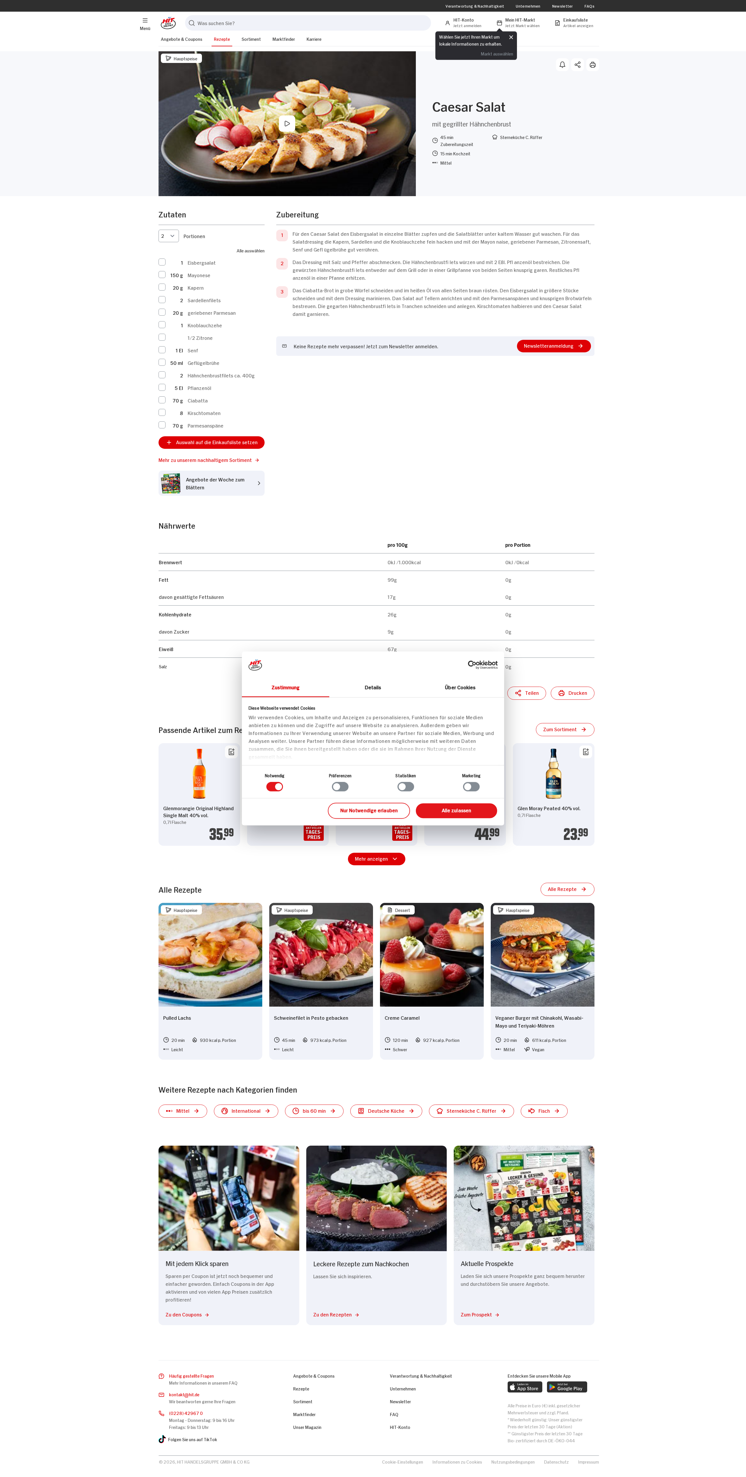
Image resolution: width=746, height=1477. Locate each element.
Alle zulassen (456, 810)
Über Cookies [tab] (460, 687)
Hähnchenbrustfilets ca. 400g (221, 375)
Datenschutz (556, 1461)
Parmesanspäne (206, 425)
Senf (193, 350)
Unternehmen (528, 5)
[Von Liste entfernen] (231, 751)
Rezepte (222, 38)
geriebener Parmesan (212, 312)
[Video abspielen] (287, 123)
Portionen (194, 236)
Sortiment (251, 38)
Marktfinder (283, 38)
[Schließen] (511, 37)
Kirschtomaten (204, 412)
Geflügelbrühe (203, 362)
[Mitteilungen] (562, 64)
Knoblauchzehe (205, 325)
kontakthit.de (184, 1394)
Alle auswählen (251, 250)
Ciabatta (198, 400)
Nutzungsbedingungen (513, 1461)
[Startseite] (167, 23)
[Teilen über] (577, 64)
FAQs (589, 5)
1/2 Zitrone (200, 337)
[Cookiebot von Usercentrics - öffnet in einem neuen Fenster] (472, 664)
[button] (212, 460)
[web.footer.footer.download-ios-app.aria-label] (525, 1386)
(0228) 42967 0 (186, 1413)
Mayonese (199, 275)
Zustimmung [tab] (286, 687)
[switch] (340, 787)
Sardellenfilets (204, 300)
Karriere (314, 38)
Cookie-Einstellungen (402, 1461)
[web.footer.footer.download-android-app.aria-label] (567, 1386)
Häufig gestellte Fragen (191, 1375)
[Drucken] (592, 64)
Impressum (588, 1461)
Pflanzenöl (199, 387)
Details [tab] (373, 687)
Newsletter (562, 5)
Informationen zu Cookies (457, 1461)
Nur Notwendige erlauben (369, 810)
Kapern (196, 287)
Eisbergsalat (202, 262)
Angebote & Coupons (181, 38)
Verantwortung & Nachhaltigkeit (475, 5)
